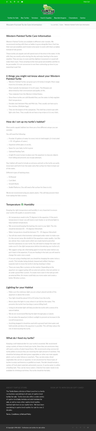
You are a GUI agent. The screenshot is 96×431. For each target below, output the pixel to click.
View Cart (87, 1)
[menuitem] (86, 1)
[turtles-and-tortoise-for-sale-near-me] (48, 9)
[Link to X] (10, 2)
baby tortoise (22, 399)
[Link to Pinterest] (14, 2)
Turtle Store (13, 391)
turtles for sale (11, 397)
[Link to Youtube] (22, 2)
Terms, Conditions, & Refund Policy (18, 414)
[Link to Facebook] (7, 2)
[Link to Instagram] (18, 2)
